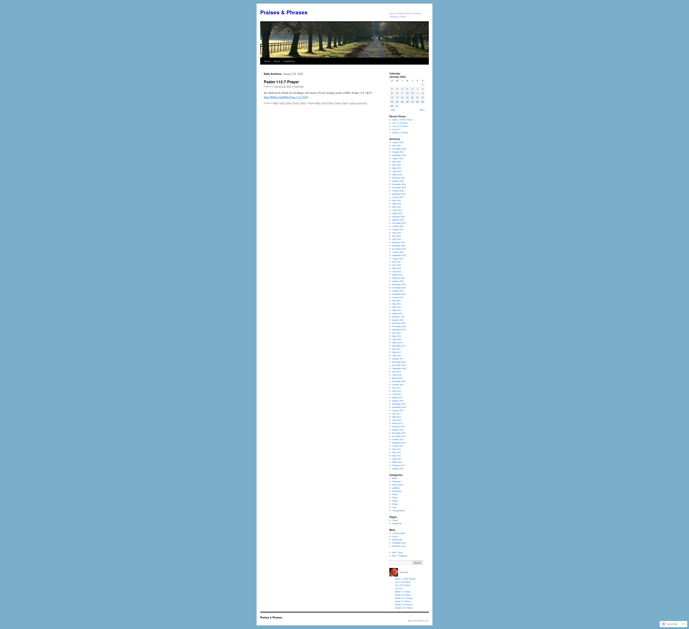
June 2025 (396, 164)
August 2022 (397, 258)
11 (402, 93)
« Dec (392, 109)
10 (397, 93)
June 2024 (396, 203)
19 (407, 97)
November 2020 (399, 326)
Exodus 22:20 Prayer (404, 604)
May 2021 (396, 306)
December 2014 (399, 403)
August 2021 (397, 297)
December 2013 (399, 432)
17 (397, 97)
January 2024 (398, 219)
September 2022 (399, 255)
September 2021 (399, 294)
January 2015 (398, 400)
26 (407, 101)
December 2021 (399, 284)
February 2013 (398, 465)
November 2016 (399, 365)
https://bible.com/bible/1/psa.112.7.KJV (286, 97)
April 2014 (397, 419)
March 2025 (397, 174)
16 (392, 97)
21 (417, 97)
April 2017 (397, 355)
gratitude (396, 487)
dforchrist (299, 86)
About (277, 61)
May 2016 (396, 371)
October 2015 (398, 384)
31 (397, 105)
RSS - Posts (397, 552)
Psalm (303, 102)
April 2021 (397, 310)
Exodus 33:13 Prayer (404, 598)
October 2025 (398, 151)
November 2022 (399, 248)
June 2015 (396, 390)
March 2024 (397, 213)
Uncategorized (398, 510)
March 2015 (397, 397)
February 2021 (398, 316)
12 (407, 93)
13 (412, 93)
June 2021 (396, 303)
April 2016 (397, 374)
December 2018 (399, 329)
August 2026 (397, 142)
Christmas (396, 481)
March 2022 (397, 274)
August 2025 (397, 158)
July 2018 (396, 332)
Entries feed (397, 539)
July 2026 (396, 145)
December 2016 (399, 361)
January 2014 (398, 429)
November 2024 (399, 187)
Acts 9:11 (396, 129)
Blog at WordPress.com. (418, 620)
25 (402, 101)
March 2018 (397, 342)
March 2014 (397, 423)
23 (392, 101)
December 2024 (399, 184)
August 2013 (397, 445)
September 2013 (399, 442)
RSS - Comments (399, 555)
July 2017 (396, 348)
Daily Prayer (285, 102)
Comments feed (399, 542)
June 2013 (396, 452)
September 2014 (399, 407)
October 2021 (398, 290)
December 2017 (399, 345)
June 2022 (396, 264)
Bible (275, 102)
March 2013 (397, 461)
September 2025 (399, 155)
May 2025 (396, 168)
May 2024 (396, 206)
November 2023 (399, 222)
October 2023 (398, 226)
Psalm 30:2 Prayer (403, 594)
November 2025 (399, 148)
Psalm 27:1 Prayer (403, 601)
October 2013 (398, 439)
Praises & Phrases (284, 12)
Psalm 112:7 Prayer (281, 81)
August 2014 (397, 410)
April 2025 (397, 171)
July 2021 (396, 300)
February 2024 (398, 216)
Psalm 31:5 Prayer (400, 132)
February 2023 (398, 242)
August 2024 (397, 197)
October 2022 (398, 252)
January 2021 (398, 319)
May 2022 (396, 268)
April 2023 (397, 239)
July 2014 (396, 413)
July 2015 (396, 387)
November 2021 (399, 287)
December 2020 (399, 323)
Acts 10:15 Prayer (400, 126)
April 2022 (397, 271)
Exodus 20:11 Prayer (404, 607)
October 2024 (398, 190)
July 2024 (396, 200)
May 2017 (396, 352)
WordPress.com (399, 545)
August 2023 (397, 229)
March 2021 (397, 313)
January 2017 (398, 358)
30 (392, 105)
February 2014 (398, 426)
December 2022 (399, 245)
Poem (394, 494)
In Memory (397, 491)
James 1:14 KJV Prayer (402, 119)
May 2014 (396, 416)
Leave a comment (358, 102)
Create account (398, 533)
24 (397, 101)
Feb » (422, 109)
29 (422, 101)
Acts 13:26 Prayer (400, 122)
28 (417, 101)
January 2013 (398, 468)
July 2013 (396, 449)
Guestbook (289, 61)
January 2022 (398, 281)
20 (412, 97)
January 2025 (398, 180)
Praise (394, 497)
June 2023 (396, 232)
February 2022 (398, 277)
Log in (395, 536)
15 (422, 93)
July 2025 (396, 161)
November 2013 (399, 436)
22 (422, 97)
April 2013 (397, 458)
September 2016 (399, 368)
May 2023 (396, 235)
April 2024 (397, 210)
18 (402, 97)
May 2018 (396, 336)
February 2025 (398, 177)
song (394, 507)
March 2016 (397, 378)
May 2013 (396, 455)
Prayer (295, 102)
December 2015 (399, 381)
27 (412, 101)
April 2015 (397, 394)
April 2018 (397, 339)
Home (267, 61)
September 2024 (399, 193)
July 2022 (396, 261)
